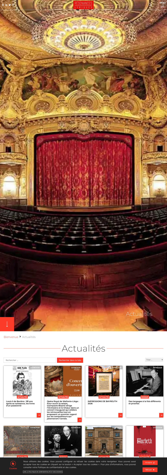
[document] (83, 237)
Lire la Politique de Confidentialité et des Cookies (42, 472)
